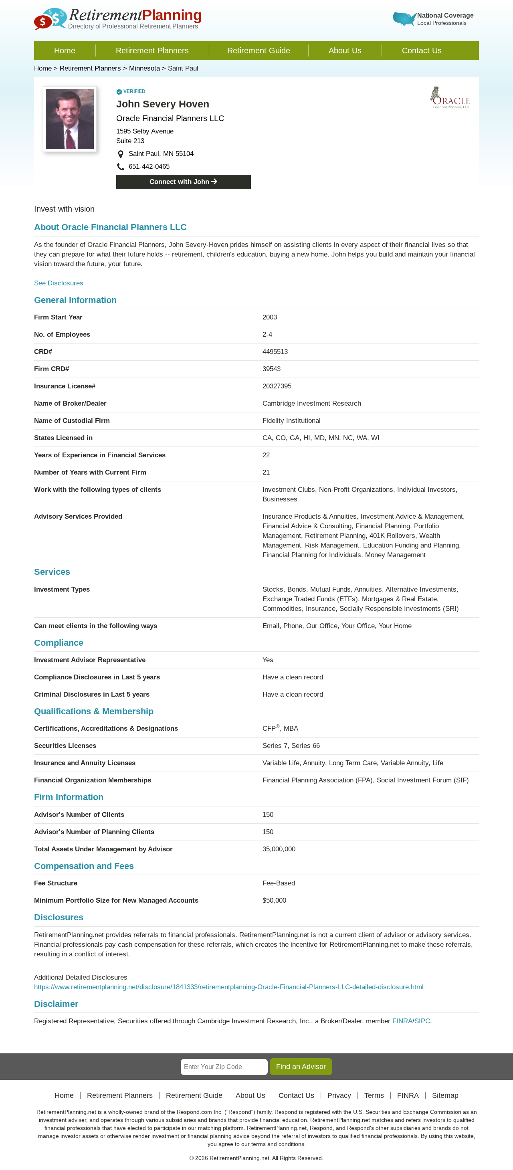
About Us (345, 50)
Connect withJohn (179, 182)
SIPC (422, 1021)
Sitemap (445, 1095)
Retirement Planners (152, 50)
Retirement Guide (258, 50)
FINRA (402, 1021)
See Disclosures (58, 283)
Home (64, 50)
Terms (374, 1095)
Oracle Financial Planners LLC (170, 118)
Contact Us (422, 50)
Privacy (339, 1095)
